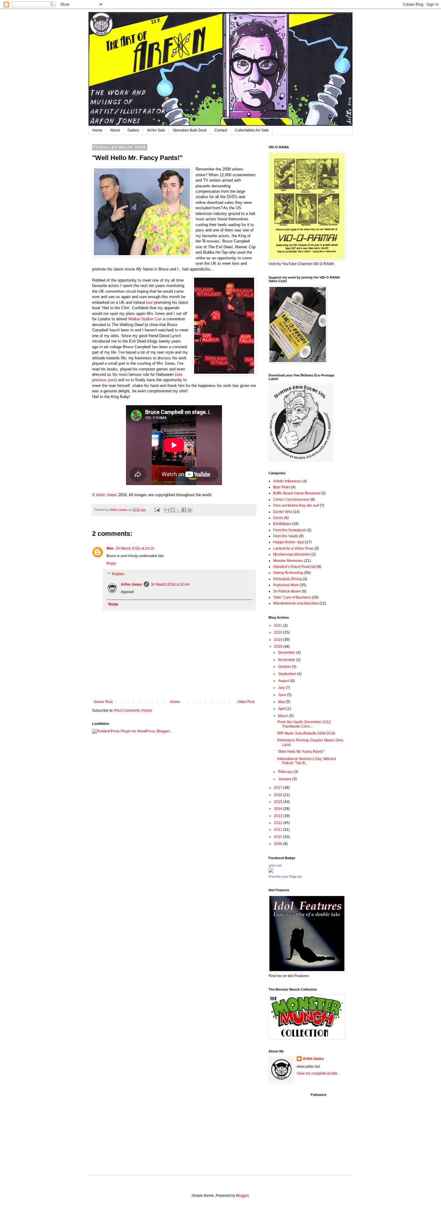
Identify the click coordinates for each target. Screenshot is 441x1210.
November (287, 660)
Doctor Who (282, 512)
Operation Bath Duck (190, 130)
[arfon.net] (270, 871)
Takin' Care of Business (292, 597)
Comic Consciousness (291, 499)
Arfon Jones (131, 584)
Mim (110, 548)
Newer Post (103, 702)
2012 (278, 823)
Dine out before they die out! (296, 505)
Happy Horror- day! (288, 542)
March (283, 716)
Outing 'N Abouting (288, 573)
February (286, 772)
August (284, 681)
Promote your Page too (285, 876)
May (282, 702)
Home (97, 130)
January (285, 779)
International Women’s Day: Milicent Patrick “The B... (307, 761)
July (282, 688)
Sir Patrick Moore (287, 591)
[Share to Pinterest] (190, 510)
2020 (278, 632)
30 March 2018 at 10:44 (170, 584)
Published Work (286, 585)
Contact (220, 130)
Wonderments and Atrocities (296, 603)
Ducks (278, 518)
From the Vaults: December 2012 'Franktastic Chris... (304, 724)
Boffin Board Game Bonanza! (296, 493)
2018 (278, 646)
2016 (278, 795)
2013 (278, 816)
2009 (278, 844)
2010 (278, 837)
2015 (278, 802)
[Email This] (167, 510)
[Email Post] (157, 509)
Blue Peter (281, 487)
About (115, 130)
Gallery (133, 130)
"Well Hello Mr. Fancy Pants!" (301, 752)
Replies (118, 574)
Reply (111, 563)
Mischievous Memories (291, 554)
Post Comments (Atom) (133, 710)
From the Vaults (285, 536)
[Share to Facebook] (184, 510)
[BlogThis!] (173, 510)
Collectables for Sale (252, 130)
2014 (278, 809)
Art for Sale (156, 130)
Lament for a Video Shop (293, 548)
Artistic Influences (287, 481)
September (287, 674)
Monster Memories (288, 561)
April (282, 709)
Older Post (245, 702)
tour (149, 302)
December (287, 652)
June (282, 695)
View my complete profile (317, 1073)
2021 (278, 625)
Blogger (242, 1195)
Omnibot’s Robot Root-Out (294, 567)
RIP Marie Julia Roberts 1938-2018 (306, 733)
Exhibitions (282, 524)
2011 (278, 830)
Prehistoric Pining (287, 579)
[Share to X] (178, 510)
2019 (278, 640)
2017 (278, 788)
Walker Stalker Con (145, 319)
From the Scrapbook (289, 530)
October (285, 667)
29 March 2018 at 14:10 (135, 548)
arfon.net (274, 865)
